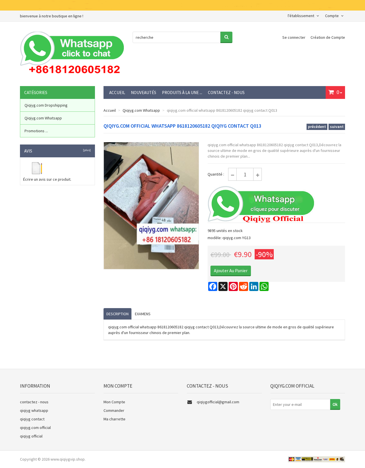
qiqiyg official (31, 436)
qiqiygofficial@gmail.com (218, 401)
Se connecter (294, 37)
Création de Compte (328, 37)
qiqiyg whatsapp (34, 410)
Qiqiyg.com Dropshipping (46, 105)
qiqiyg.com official (35, 427)
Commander (114, 410)
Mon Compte (114, 401)
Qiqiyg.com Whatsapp (141, 110)
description (117, 313)
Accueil (117, 92)
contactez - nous (226, 92)
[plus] (86, 150)
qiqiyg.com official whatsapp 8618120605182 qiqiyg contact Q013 (222, 110)
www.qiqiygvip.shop (67, 459)
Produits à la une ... (182, 92)
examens (143, 313)
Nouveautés (143, 92)
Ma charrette (114, 419)
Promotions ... (36, 130)
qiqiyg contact (32, 419)
